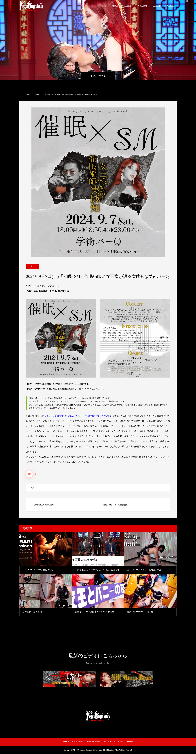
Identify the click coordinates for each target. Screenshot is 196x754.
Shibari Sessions (93, 742)
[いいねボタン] (29, 474)
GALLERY (157, 6)
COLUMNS (142, 6)
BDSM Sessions (78, 742)
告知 (32, 266)
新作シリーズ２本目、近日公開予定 (144, 569)
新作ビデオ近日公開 (32, 611)
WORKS (170, 6)
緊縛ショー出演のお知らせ (140, 611)
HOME (103, 6)
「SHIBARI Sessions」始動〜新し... (39, 569)
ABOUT (115, 6)
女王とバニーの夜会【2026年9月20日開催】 (96, 611)
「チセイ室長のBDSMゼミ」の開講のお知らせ (97, 569)
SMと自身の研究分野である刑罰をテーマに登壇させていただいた (78, 416)
